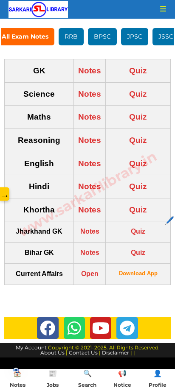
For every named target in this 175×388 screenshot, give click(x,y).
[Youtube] (100, 327)
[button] (16, 370)
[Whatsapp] (74, 327)
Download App (138, 273)
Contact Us (83, 352)
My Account (31, 347)
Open (90, 273)
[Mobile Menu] (160, 9)
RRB (71, 36)
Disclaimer (115, 352)
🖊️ (169, 220)
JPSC (134, 36)
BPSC (102, 36)
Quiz (138, 70)
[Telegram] (127, 327)
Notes (89, 70)
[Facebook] (47, 327)
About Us (52, 352)
